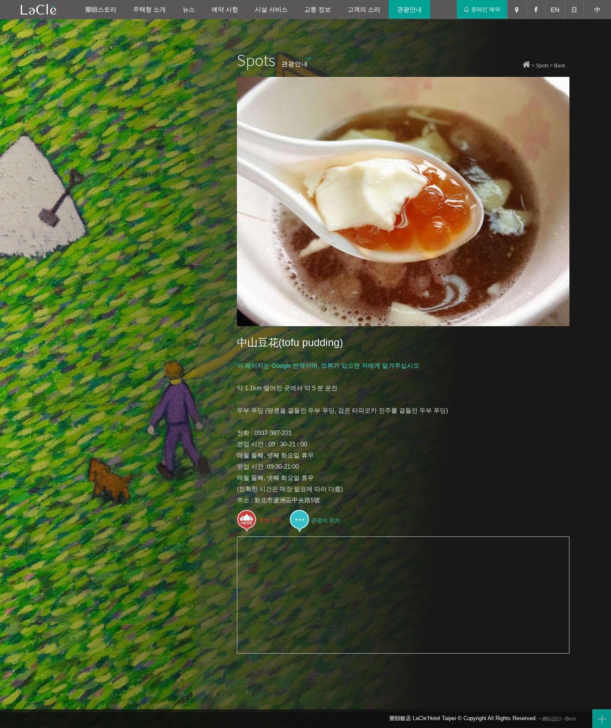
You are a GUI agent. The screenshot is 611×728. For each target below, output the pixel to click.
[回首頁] (526, 66)
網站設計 (552, 719)
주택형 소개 (149, 9)
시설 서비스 (271, 9)
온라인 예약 (485, 9)
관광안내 (409, 9)
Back (559, 66)
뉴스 (188, 9)
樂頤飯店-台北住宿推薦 (38, 9)
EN (555, 9)
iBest (570, 719)
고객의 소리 (363, 9)
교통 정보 (317, 9)
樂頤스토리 (100, 9)
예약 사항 (225, 9)
